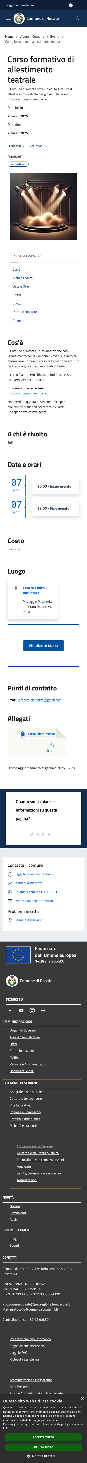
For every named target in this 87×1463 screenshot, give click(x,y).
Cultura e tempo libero (26, 1098)
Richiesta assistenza (24, 1359)
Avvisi (14, 1219)
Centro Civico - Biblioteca (35, 590)
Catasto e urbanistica (25, 1118)
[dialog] (43, 1428)
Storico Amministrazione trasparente (36, 1393)
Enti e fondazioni (22, 1050)
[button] (43, 1456)
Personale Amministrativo (28, 1064)
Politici (14, 1057)
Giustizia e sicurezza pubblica (38, 1152)
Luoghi (14, 1238)
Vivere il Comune (32, 36)
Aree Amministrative (25, 1037)
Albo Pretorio (19, 1386)
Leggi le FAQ (18, 1352)
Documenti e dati (22, 1070)
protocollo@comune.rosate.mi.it (34, 1309)
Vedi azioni (37, 146)
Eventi (55, 36)
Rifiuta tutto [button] (43, 1447)
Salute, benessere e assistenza (39, 1173)
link (5, 1428)
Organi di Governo (23, 1030)
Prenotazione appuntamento (30, 1338)
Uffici (13, 1043)
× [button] (82, 1399)
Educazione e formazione (35, 1146)
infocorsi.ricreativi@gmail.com (29, 393)
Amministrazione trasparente (31, 1379)
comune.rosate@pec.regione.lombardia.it (39, 1304)
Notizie (15, 1206)
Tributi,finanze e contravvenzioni (40, 1159)
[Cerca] (78, 18)
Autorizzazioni (27, 1179)
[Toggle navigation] (8, 18)
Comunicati (18, 1212)
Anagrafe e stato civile (26, 1091)
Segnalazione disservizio (27, 1345)
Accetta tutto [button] (43, 1437)
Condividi (15, 146)
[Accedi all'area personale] (71, 5)
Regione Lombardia (20, 5)
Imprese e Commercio (25, 1112)
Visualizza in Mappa (43, 645)
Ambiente (24, 1166)
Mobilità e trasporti (23, 1125)
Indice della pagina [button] (27, 255)
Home (9, 36)
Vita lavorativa (20, 1105)
